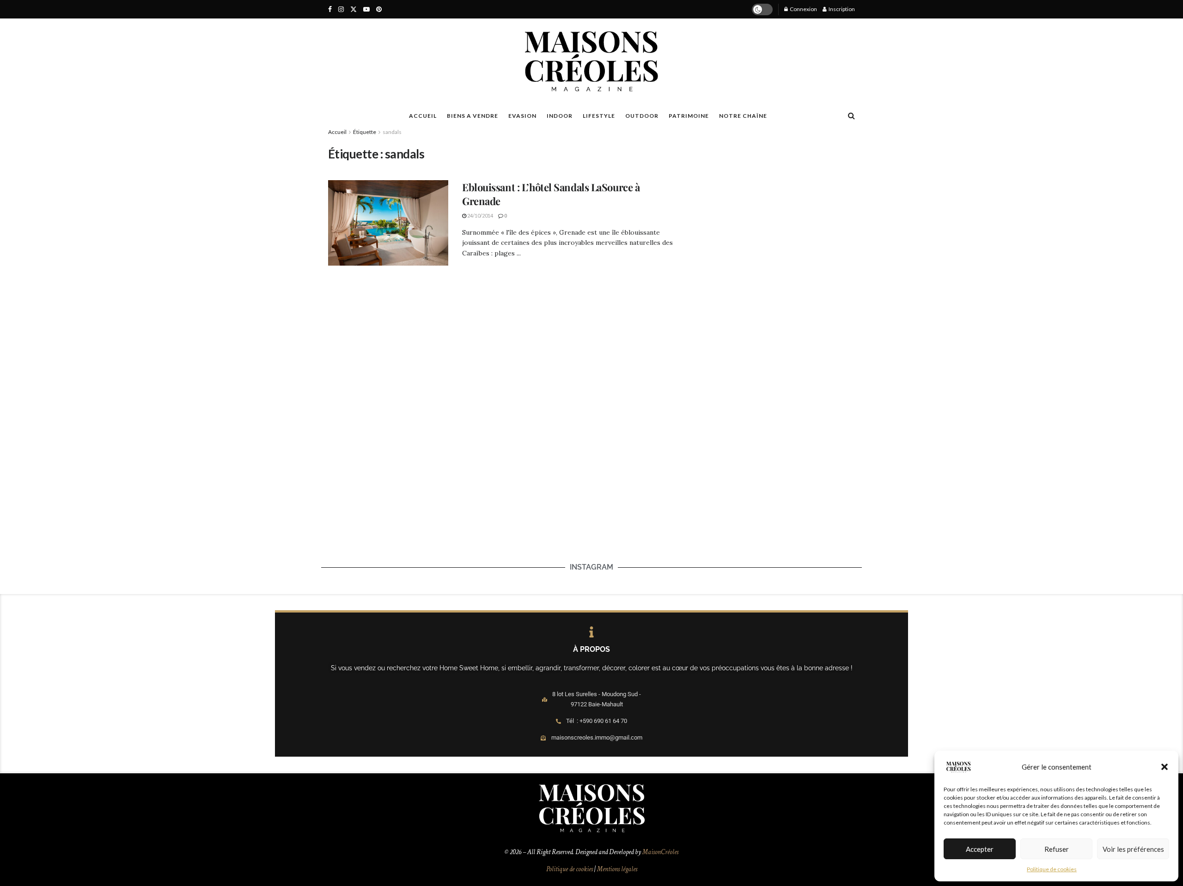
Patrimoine (689, 115)
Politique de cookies (1052, 869)
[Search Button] (851, 115)
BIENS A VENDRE (472, 115)
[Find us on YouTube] (366, 9)
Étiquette (364, 131)
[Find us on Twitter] (353, 9)
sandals (392, 131)
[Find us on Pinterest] (379, 9)
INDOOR (560, 115)
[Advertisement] (768, 203)
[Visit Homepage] (591, 61)
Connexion (803, 9)
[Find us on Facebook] (330, 9)
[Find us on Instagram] (341, 9)
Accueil (337, 131)
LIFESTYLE (599, 115)
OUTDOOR (642, 115)
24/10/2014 (479, 215)
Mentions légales (617, 869)
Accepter (980, 849)
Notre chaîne (743, 115)
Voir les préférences (1133, 849)
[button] (1164, 766)
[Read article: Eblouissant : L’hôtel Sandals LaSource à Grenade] (388, 223)
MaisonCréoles (660, 852)
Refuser (1056, 849)
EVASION (522, 115)
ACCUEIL (423, 115)
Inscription (841, 9)
